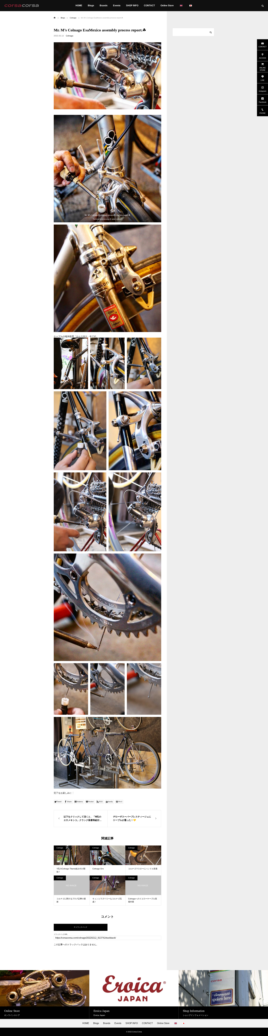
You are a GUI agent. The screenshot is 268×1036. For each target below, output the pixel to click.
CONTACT (149, 5)
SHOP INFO (132, 5)
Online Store (167, 5)
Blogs (91, 5)
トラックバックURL (61, 934)
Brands (103, 5)
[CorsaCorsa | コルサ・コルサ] (21, 5)
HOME (79, 5)
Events (116, 5)
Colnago (69, 36)
